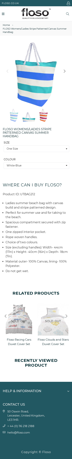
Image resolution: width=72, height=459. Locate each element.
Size (7, 142)
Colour (10, 159)
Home (6, 25)
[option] (36, 74)
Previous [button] (7, 71)
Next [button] (64, 71)
